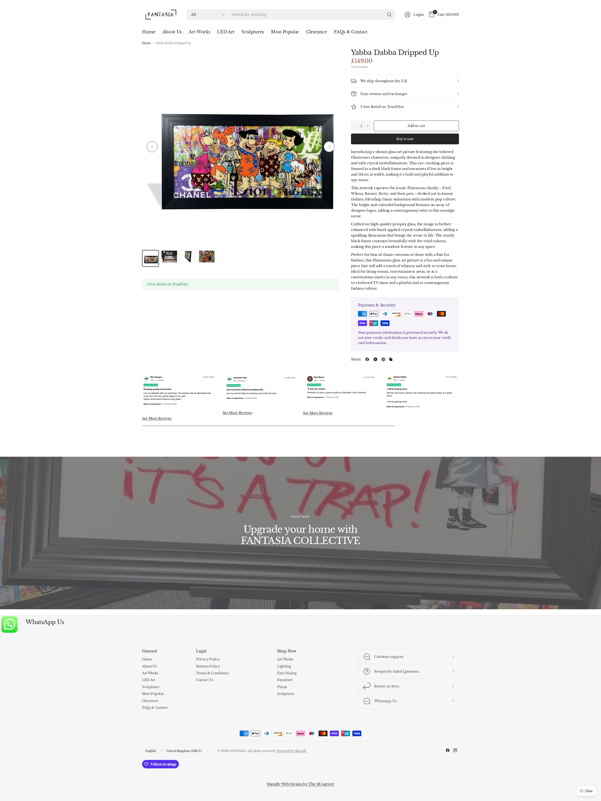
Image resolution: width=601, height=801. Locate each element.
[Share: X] (375, 359)
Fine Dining (286, 673)
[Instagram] (455, 750)
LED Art (148, 680)
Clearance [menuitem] (316, 31)
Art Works (150, 673)
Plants (282, 687)
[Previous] (152, 146)
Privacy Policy (208, 659)
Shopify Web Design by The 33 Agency (300, 784)
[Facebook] (447, 750)
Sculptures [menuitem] (253, 31)
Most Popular (153, 694)
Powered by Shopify (291, 751)
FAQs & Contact (155, 707)
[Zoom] (330, 57)
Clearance (150, 701)
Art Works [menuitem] (199, 31)
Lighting (284, 666)
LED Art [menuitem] (226, 31)
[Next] (329, 146)
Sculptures (150, 687)
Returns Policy (208, 666)
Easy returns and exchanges (383, 94)
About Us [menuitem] (172, 31)
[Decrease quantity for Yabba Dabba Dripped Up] (354, 126)
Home (146, 43)
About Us (149, 666)
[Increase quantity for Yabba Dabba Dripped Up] (367, 126)
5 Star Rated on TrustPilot (382, 107)
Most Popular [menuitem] (285, 31)
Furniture (285, 680)
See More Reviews (157, 418)
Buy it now (405, 139)
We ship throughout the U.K (383, 81)
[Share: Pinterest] (383, 359)
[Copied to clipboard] (391, 359)
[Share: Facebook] (367, 359)
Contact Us (205, 680)
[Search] (389, 14)
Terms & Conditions (212, 673)
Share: (356, 359)
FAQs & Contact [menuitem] (351, 31)
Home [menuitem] (148, 31)
